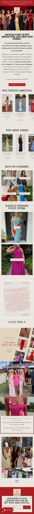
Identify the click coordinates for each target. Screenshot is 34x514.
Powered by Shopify (17, 512)
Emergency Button (17, 84)
